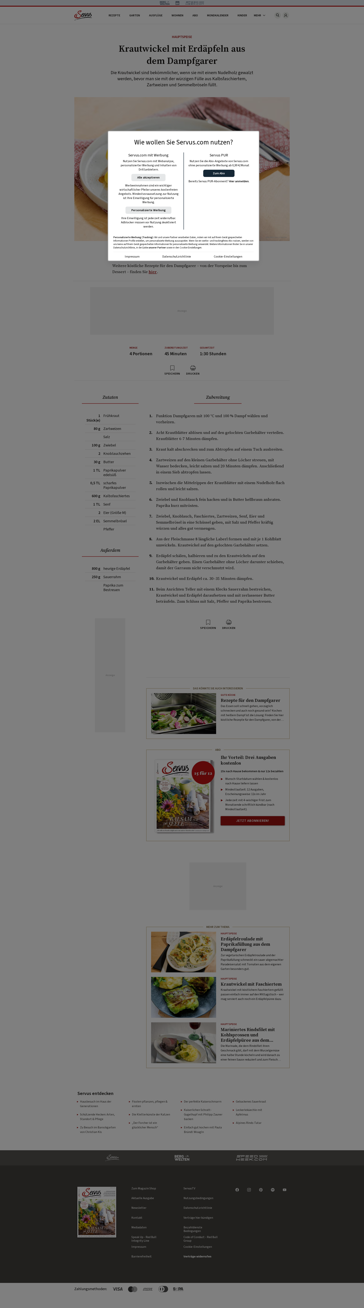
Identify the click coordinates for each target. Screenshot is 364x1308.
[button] (219, 173)
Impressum (132, 256)
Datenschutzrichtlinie (176, 256)
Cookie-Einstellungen (228, 256)
